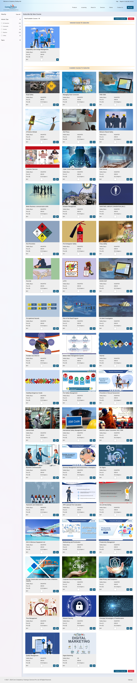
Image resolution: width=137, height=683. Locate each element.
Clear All (18, 14)
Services (102, 7)
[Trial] (54, 105)
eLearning (83, 7)
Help (117, 1)
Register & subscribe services (127, 1)
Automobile (12, 26)
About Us (93, 7)
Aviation (12, 29)
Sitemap (130, 679)
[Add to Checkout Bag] (41, 105)
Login (130, 7)
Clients (111, 7)
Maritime (12, 32)
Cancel (131, 18)
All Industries (12, 23)
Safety (12, 35)
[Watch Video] (57, 59)
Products (74, 7)
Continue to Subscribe (120, 18)
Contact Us (120, 7)
